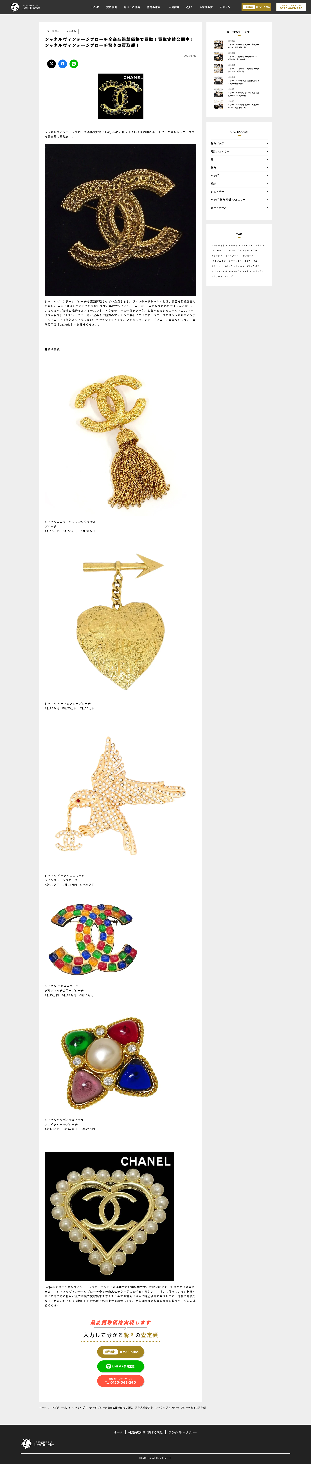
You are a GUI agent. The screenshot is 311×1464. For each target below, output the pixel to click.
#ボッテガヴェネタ (234, 266)
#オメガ (260, 245)
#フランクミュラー (239, 250)
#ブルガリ (258, 271)
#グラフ (255, 250)
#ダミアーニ (233, 255)
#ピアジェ (217, 255)
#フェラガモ (253, 266)
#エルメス (247, 245)
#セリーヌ (217, 276)
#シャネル (234, 245)
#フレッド (217, 266)
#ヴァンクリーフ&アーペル (243, 261)
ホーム (42, 1408)
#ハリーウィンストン (240, 271)
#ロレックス (220, 250)
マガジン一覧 (59, 1408)
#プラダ (229, 276)
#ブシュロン (220, 261)
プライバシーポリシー (182, 1432)
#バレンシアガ (219, 271)
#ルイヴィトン (219, 245)
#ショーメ (249, 255)
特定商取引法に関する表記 (146, 1432)
